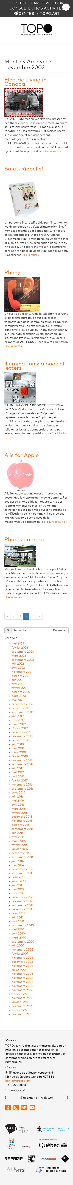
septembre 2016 (22, 788)
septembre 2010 (23, 925)
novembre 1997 (22, 1006)
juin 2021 (18, 680)
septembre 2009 (23, 941)
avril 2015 (18, 837)
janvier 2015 (20, 849)
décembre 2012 (22, 897)
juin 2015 (18, 833)
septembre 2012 (22, 905)
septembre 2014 (22, 857)
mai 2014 (18, 865)
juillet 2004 (19, 970)
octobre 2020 (21, 692)
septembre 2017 (22, 764)
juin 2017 (18, 768)
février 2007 (20, 953)
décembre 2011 (22, 909)
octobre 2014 (20, 853)
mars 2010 (19, 937)
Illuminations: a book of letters (34, 366)
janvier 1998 (20, 1002)
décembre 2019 (22, 704)
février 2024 (20, 647)
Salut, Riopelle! (23, 169)
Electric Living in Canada (25, 82)
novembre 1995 (22, 1014)
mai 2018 (18, 748)
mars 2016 (19, 808)
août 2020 (19, 696)
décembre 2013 (22, 869)
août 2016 (18, 792)
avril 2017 (18, 776)
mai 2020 (18, 700)
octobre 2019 (20, 708)
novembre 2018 (22, 736)
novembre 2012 (22, 901)
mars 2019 (19, 724)
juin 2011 (17, 917)
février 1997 (19, 1010)
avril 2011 (18, 921)
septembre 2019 (22, 712)
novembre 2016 (22, 784)
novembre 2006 (22, 957)
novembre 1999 (22, 990)
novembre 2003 (22, 973)
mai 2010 (18, 929)
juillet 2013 (19, 881)
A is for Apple (21, 455)
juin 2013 (18, 885)
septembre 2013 (22, 873)
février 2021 (20, 687)
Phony (12, 272)
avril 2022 (18, 667)
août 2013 (18, 877)
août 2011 (18, 913)
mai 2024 (18, 643)
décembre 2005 (22, 961)
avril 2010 (18, 933)
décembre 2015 (22, 816)
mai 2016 (18, 800)
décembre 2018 (22, 732)
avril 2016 (18, 804)
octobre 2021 (20, 675)
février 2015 (20, 845)
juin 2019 (18, 716)
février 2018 (20, 756)
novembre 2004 (22, 965)
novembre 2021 (22, 671)
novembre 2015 (22, 820)
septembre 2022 (23, 659)
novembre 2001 (22, 982)
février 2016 (20, 812)
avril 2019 (18, 720)
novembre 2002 (22, 977)
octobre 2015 (20, 824)
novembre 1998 (22, 998)
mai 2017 (18, 772)
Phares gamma (24, 539)
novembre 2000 (22, 986)
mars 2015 (19, 841)
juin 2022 (18, 663)
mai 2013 (18, 889)
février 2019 (20, 728)
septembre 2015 (22, 828)
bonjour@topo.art (17, 1080)
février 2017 (20, 780)
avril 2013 (18, 893)
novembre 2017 (22, 760)
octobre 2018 (21, 740)
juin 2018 (18, 744)
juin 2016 (18, 796)
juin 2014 (18, 861)
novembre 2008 (22, 949)
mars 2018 (19, 752)
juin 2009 (18, 945)
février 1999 (19, 994)
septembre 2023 (23, 651)
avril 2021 (18, 684)
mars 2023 (19, 655)
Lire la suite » (52, 151)
